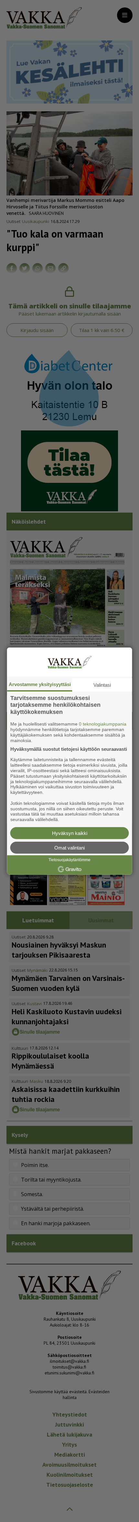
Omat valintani (69, 847)
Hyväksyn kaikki (69, 833)
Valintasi (102, 684)
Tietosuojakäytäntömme (69, 860)
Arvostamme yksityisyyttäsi (40, 684)
